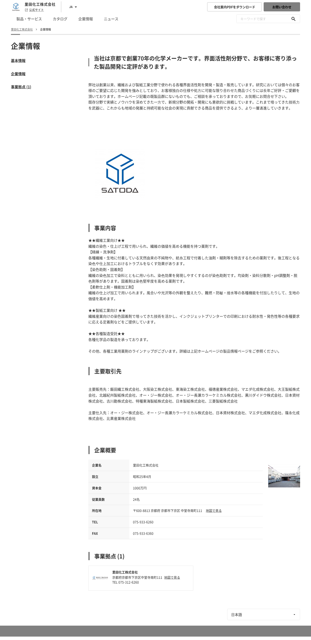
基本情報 (18, 60)
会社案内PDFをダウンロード (234, 7)
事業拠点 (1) (21, 86)
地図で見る (214, 511)
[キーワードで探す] (293, 18)
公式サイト (36, 10)
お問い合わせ (281, 7)
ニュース (111, 18)
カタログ (60, 18)
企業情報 (85, 18)
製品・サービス (29, 18)
